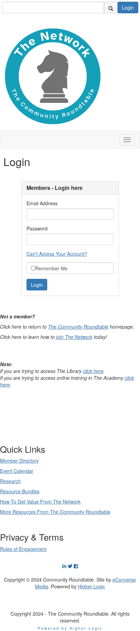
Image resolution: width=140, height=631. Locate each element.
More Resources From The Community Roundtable (55, 511)
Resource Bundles (19, 491)
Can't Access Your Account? (57, 253)
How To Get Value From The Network (40, 501)
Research (10, 481)
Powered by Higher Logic (70, 628)
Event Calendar (16, 470)
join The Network (74, 336)
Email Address (42, 203)
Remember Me (51, 268)
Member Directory (19, 460)
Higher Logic (91, 586)
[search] (111, 7)
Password (37, 228)
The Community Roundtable (78, 326)
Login (128, 7)
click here (93, 370)
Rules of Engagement (23, 548)
